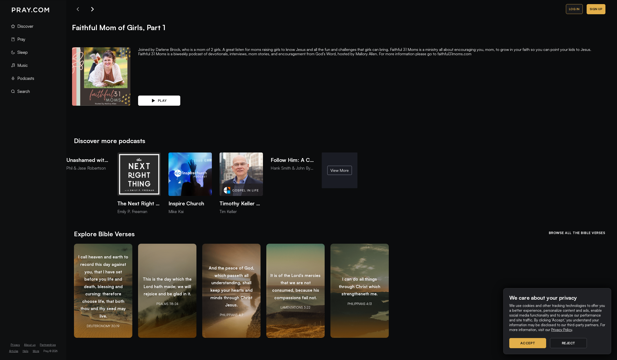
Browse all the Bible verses (577, 233)
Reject (568, 343)
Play (162, 100)
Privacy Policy (561, 329)
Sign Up (596, 9)
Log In (574, 9)
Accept (527, 343)
